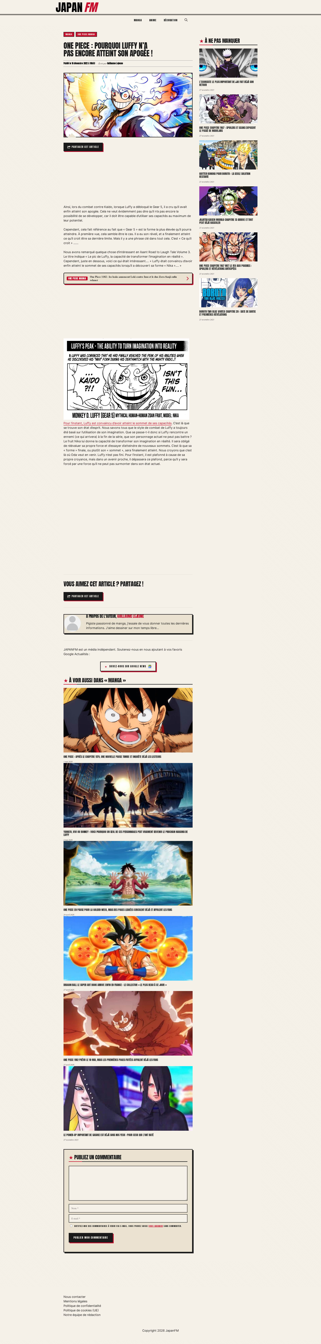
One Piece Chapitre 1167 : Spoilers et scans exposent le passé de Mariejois (227, 129)
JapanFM (172, 1330)
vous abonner (156, 1226)
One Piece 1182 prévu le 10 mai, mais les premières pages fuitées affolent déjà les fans (111, 1059)
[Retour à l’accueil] (77, 7)
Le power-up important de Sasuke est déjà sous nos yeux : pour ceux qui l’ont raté (109, 1134)
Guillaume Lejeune (130, 616)
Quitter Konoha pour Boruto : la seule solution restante (224, 175)
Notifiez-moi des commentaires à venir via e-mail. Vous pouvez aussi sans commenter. (128, 1226)
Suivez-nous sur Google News (127, 666)
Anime (152, 20)
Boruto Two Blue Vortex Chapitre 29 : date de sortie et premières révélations (227, 313)
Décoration (171, 20)
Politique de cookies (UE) (81, 1310)
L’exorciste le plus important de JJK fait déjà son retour (226, 83)
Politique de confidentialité (82, 1306)
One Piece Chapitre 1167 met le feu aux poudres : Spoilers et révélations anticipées (225, 267)
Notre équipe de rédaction (82, 1315)
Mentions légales (75, 1301)
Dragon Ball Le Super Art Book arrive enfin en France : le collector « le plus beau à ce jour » (115, 984)
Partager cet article (85, 147)
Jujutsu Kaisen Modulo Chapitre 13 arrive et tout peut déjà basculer (226, 221)
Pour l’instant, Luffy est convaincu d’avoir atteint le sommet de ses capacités (118, 423)
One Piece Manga (86, 34)
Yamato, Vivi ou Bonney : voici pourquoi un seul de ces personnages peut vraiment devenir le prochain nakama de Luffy (126, 833)
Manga (138, 20)
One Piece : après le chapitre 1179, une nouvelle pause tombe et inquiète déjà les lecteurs (112, 756)
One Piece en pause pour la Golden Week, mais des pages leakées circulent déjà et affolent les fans (118, 909)
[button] (186, 20)
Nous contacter (75, 1296)
